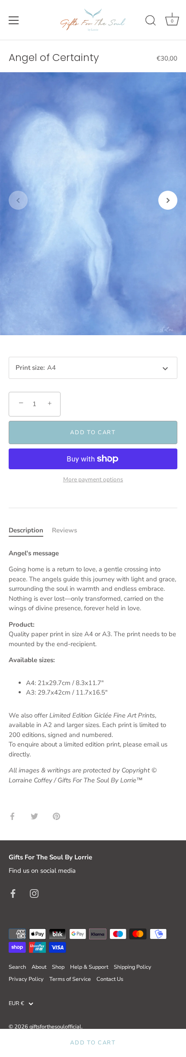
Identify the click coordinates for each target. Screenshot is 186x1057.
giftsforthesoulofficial (55, 1027)
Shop (58, 967)
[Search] (150, 21)
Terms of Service (70, 979)
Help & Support (89, 967)
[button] (18, 200)
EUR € (16, 1003)
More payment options (93, 479)
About (39, 967)
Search (17, 967)
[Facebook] (13, 893)
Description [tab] (26, 530)
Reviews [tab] (64, 530)
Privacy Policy (26, 979)
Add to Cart (93, 1043)
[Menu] (13, 20)
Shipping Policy (132, 967)
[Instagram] (34, 893)
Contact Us (109, 979)
